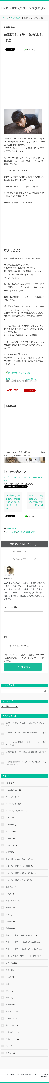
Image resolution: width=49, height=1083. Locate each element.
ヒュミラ (9, 831)
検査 (7, 984)
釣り (7, 1046)
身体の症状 (11, 528)
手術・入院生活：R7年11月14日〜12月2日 (22, 956)
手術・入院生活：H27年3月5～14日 (20, 935)
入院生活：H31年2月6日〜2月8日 (19, 880)
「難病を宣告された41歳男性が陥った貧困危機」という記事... (13, 501)
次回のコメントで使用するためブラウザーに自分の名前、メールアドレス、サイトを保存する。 (24, 658)
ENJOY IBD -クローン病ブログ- (23, 8)
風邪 (33, 532)
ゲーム (8, 818)
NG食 (8, 783)
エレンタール (11, 797)
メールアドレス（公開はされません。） (17, 646)
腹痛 (28, 532)
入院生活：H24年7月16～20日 (18, 866)
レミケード (10, 845)
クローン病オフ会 (13, 804)
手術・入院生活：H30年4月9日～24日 (21, 942)
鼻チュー (9, 1053)
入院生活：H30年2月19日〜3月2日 (19, 873)
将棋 (7, 915)
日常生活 (9, 963)
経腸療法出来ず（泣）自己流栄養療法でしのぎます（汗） (26, 753)
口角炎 (8, 894)
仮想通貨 (9, 852)
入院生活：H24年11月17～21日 (18, 859)
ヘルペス (9, 838)
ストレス (21, 532)
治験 (7, 991)
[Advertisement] (24, 81)
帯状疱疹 (9, 921)
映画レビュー (11, 970)
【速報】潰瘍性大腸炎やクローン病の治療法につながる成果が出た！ (26, 763)
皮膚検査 (9, 1005)
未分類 (8, 977)
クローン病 (11, 532)
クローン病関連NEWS (14, 811)
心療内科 (9, 928)
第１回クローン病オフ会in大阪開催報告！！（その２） (26, 734)
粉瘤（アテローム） (14, 1011)
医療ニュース (11, 887)
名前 (5, 637)
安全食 (8, 908)
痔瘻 (7, 998)
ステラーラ (10, 825)
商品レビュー (11, 901)
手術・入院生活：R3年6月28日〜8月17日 (22, 949)
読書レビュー (11, 1032)
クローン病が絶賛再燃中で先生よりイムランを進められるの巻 (26, 743)
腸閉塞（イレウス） (14, 1018)
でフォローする (26, 551)
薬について (10, 1025)
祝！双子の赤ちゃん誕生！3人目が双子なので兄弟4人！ (26, 724)
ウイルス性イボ (12, 790)
